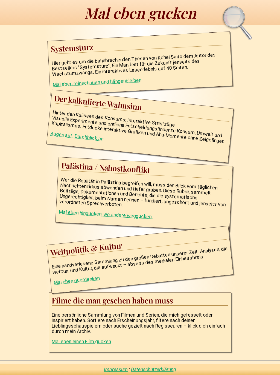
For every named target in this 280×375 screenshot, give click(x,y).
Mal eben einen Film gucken (81, 341)
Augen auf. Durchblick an (77, 135)
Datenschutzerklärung (153, 369)
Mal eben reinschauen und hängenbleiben (96, 82)
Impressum (116, 369)
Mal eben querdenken (76, 280)
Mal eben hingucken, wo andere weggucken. (106, 214)
